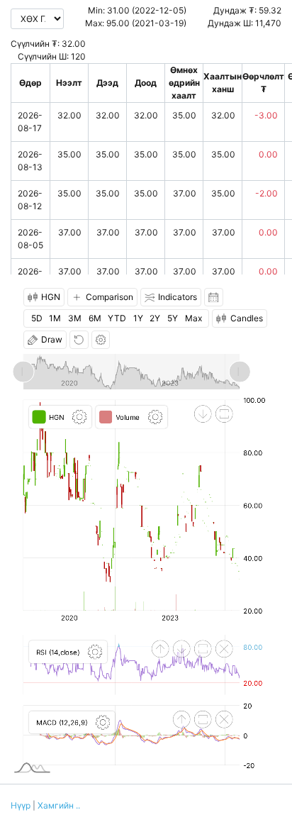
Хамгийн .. (59, 805)
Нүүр (20, 805)
